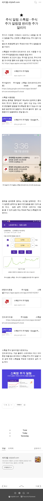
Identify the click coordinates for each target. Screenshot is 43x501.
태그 (27, 493)
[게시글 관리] (11, 405)
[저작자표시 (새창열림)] (24, 405)
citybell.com (15, 496)
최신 (5, 486)
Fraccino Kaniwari (29, 496)
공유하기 (37, 448)
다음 (37, 486)
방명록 (23, 493)
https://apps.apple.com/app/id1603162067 (21, 63)
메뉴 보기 (40, 2)
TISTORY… (15, 493)
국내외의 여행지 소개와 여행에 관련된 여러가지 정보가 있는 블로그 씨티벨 (16, 462)
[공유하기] (8, 405)
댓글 (4, 448)
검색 (35, 2)
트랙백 (10, 448)
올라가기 (21, 486)
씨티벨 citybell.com (10, 458)
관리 (19, 493)
